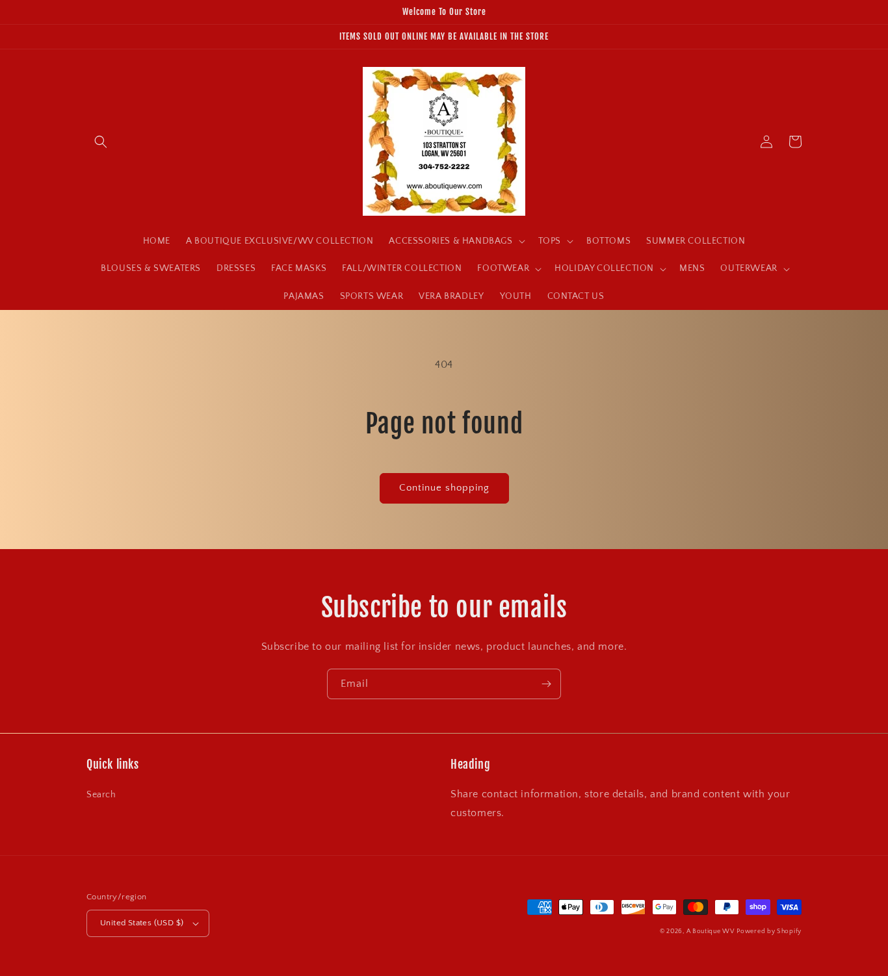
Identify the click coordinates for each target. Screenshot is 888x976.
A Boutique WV (710, 931)
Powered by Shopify (769, 931)
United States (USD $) (141, 922)
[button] (100, 141)
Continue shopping (444, 487)
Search (101, 795)
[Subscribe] (546, 684)
